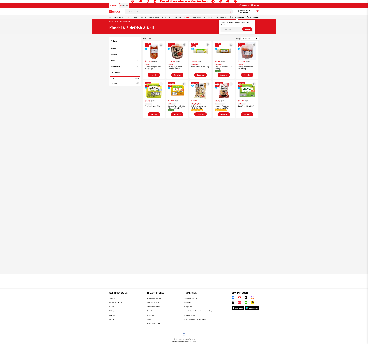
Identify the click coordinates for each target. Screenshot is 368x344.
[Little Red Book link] (239, 302)
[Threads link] (233, 302)
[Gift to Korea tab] (124, 5)
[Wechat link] (246, 302)
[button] (125, 48)
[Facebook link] (233, 297)
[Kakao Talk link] (252, 302)
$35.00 (137, 78)
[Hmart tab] (114, 5)
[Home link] (111, 21)
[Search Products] (229, 11)
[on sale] (137, 83)
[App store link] (238, 308)
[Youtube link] (239, 297)
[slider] (110, 76)
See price (154, 75)
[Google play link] (252, 308)
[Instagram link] (252, 297)
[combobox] (178, 11)
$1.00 (112, 78)
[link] (184, 21)
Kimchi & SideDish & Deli (123, 21)
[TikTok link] (246, 297)
